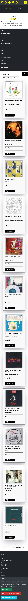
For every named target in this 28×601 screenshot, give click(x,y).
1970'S (2, 37)
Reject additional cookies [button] (12, 593)
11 (19, 548)
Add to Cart (10, 115)
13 (23, 548)
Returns (3, 575)
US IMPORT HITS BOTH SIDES (8, 47)
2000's (2, 50)
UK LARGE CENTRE (5, 33)
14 (25, 548)
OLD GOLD (3, 63)
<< (3, 548)
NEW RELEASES (4, 67)
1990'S (2, 53)
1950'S (2, 60)
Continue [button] (7, 589)
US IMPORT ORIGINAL (6, 43)
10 (17, 548)
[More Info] (14, 90)
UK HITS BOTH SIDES (6, 57)
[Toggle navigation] (20, 8)
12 (21, 548)
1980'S (2, 40)
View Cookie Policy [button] (9, 597)
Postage (3, 573)
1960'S (2, 30)
